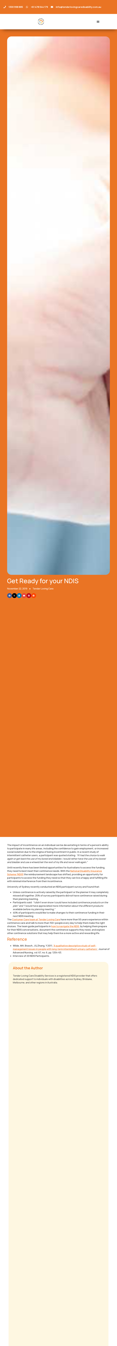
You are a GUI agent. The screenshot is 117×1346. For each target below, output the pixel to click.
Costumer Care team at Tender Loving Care (36, 919)
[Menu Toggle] (98, 21)
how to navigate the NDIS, (65, 926)
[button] (9, 595)
